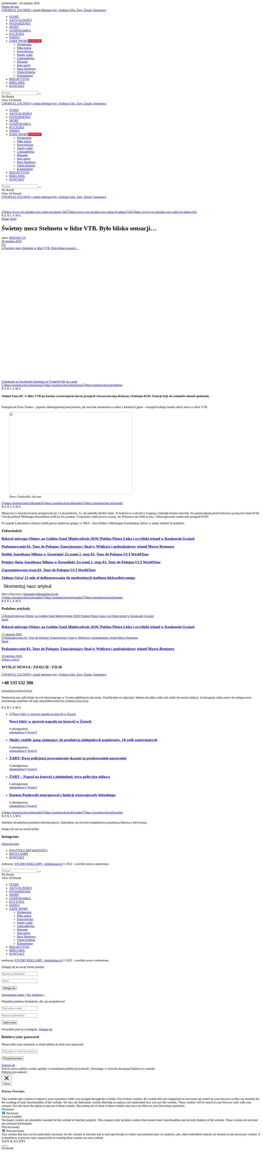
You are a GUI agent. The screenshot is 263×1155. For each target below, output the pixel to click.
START (14, 16)
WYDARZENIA (20, 23)
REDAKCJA (17, 237)
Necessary (12, 1113)
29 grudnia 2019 (12, 241)
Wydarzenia (24, 44)
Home (5, 219)
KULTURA (16, 34)
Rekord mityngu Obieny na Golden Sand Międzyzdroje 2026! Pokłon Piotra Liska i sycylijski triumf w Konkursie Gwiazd (98, 539)
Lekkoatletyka (25, 58)
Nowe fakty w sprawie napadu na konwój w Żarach (50, 721)
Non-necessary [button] (11, 1127)
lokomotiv (29, 594)
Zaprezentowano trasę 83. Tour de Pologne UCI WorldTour (49, 570)
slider (39, 594)
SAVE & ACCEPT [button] (13, 1141)
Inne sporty (24, 65)
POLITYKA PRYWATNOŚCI (28, 850)
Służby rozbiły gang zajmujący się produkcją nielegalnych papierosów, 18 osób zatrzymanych (83, 740)
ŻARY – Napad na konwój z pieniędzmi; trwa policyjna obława (59, 777)
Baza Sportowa (26, 68)
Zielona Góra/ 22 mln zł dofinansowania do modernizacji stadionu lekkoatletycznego (68, 578)
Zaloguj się (45, 1029)
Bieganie (22, 61)
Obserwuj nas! (10, 843)
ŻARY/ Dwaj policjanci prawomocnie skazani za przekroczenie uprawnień (67, 758)
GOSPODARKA (20, 30)
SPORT (14, 27)
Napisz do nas (10, 6)
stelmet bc (48, 594)
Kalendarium (25, 75)
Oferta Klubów (26, 72)
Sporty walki (25, 54)
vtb (56, 594)
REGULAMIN (18, 854)
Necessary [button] (8, 1109)
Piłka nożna (24, 47)
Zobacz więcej (10, 659)
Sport (13, 219)
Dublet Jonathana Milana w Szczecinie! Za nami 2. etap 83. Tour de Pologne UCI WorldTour (75, 554)
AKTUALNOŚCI (20, 20)
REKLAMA (17, 82)
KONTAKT (16, 86)
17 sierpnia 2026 (12, 634)
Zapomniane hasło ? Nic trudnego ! (23, 994)
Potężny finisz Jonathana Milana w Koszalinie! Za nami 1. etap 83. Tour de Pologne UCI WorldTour (81, 562)
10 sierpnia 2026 (12, 656)
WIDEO (14, 37)
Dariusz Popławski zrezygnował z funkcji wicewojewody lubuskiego (62, 795)
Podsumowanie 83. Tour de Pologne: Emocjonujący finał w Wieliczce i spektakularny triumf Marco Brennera (88, 546)
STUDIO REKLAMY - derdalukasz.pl (38, 864)
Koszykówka (25, 51)
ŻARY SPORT (25, 41)
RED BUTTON (19, 79)
